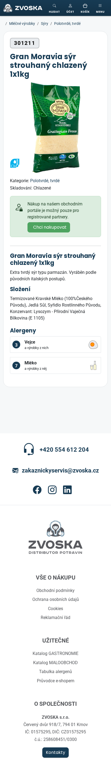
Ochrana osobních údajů (55, 599)
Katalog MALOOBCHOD (55, 662)
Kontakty (55, 753)
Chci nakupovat (50, 227)
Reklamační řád (55, 617)
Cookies (55, 608)
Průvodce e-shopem (55, 680)
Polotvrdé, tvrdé (45, 180)
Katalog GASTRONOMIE (55, 653)
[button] (70, 8)
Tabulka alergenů (55, 671)
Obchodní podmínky (55, 590)
